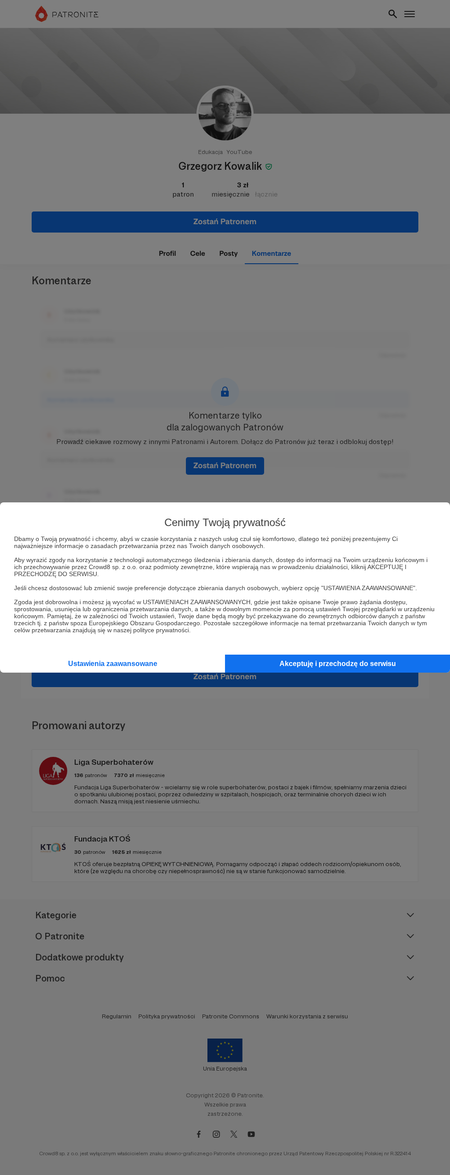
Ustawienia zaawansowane (112, 663)
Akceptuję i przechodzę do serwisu (337, 663)
